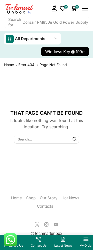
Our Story (48, 197)
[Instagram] (46, 224)
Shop (31, 197)
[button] (54, 8)
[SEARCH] (74, 138)
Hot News (70, 197)
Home (9, 64)
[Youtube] (56, 224)
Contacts (45, 206)
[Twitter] (37, 224)
